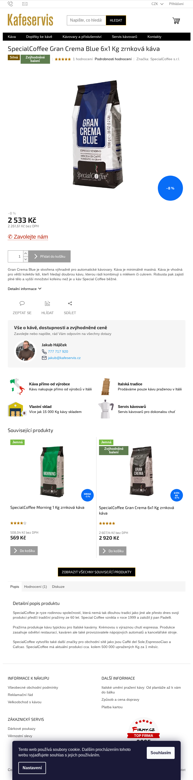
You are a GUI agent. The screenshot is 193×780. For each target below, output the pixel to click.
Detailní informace (22, 289)
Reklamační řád (20, 695)
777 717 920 (58, 351)
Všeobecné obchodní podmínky (33, 687)
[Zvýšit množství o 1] (25, 253)
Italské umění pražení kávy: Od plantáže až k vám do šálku (141, 689)
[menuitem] (12, 37)
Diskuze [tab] (58, 587)
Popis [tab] (14, 587)
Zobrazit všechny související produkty (96, 572)
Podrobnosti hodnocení (113, 59)
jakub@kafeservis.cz (64, 358)
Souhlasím (161, 753)
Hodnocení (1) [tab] (35, 587)
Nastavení (32, 768)
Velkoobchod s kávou (24, 702)
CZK (155, 4)
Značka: (158, 59)
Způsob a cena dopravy (120, 699)
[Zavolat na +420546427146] (15, 4)
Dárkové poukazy (21, 729)
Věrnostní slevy (20, 736)
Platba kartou (112, 707)
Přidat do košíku (52, 256)
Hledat (116, 20)
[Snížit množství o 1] (25, 259)
